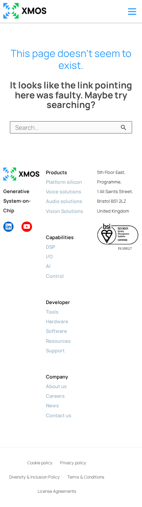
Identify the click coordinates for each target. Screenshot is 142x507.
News (52, 405)
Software (56, 331)
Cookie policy (40, 463)
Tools (52, 311)
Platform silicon (64, 181)
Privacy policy (73, 463)
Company (57, 376)
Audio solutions (64, 201)
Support (55, 350)
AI (48, 266)
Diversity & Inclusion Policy (34, 477)
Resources (58, 340)
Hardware (57, 321)
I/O (49, 256)
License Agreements (57, 491)
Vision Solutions (64, 211)
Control (55, 276)
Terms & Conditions (85, 477)
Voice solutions (63, 191)
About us (56, 386)
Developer (58, 302)
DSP (50, 246)
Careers (55, 395)
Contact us (58, 415)
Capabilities (60, 237)
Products (56, 172)
